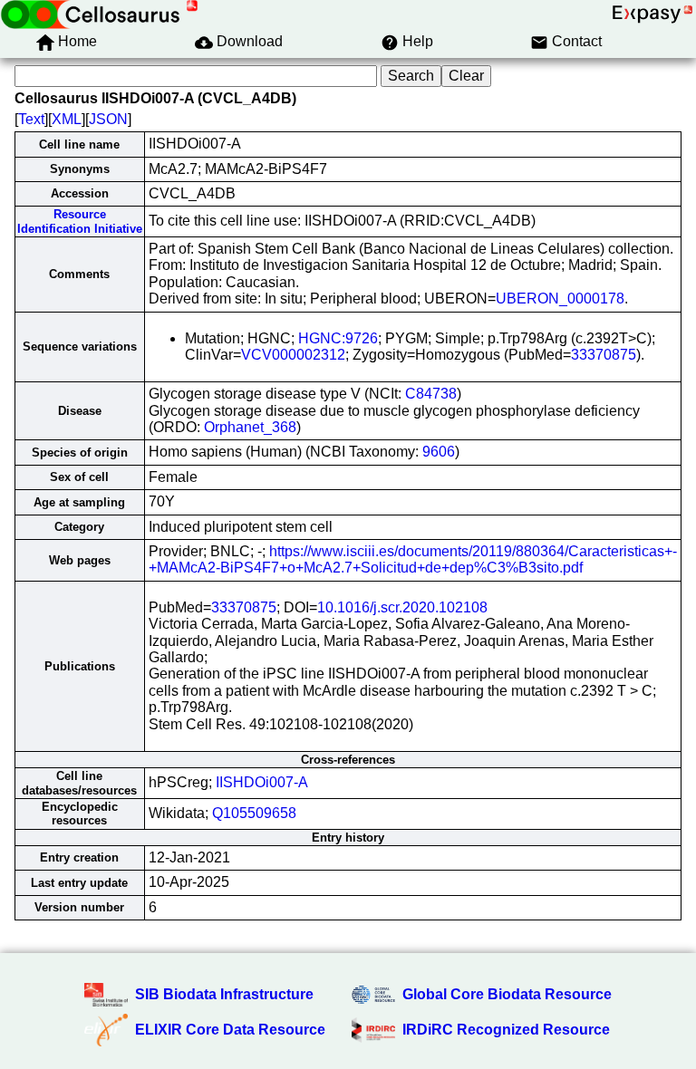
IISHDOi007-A (262, 782)
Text (31, 119)
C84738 (431, 393)
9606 (438, 451)
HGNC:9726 (338, 338)
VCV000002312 (293, 354)
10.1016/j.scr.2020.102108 (402, 607)
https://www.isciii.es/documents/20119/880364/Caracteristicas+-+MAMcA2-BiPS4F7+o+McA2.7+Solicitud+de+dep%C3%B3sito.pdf (413, 559)
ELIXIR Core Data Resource (230, 1029)
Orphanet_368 (250, 427)
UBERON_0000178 (560, 298)
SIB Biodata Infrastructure (224, 994)
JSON (108, 119)
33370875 (603, 354)
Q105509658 (254, 813)
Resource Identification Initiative (79, 221)
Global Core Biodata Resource (507, 994)
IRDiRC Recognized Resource (506, 1029)
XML (67, 119)
